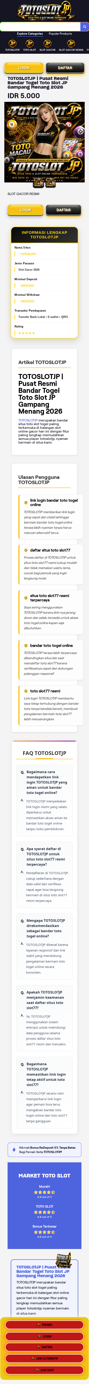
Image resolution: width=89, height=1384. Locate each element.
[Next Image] (81, 143)
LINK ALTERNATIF (47, 1360)
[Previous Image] (7, 143)
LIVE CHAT (47, 1371)
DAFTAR (65, 68)
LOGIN (24, 68)
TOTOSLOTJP (28, 420)
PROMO (47, 1324)
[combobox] (40, 26)
